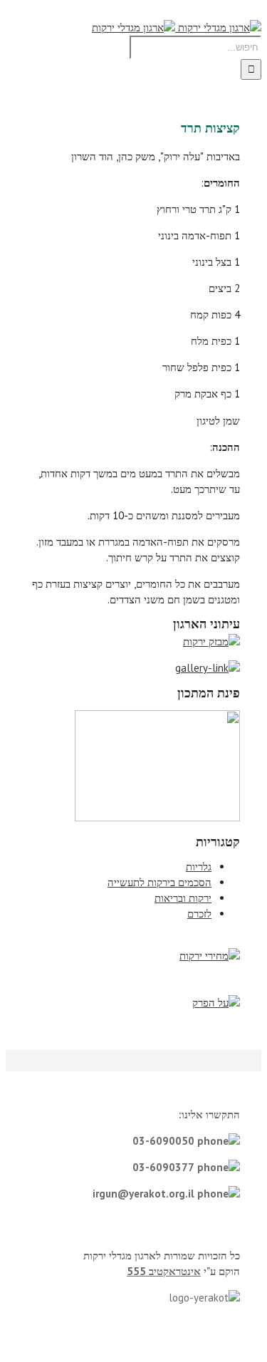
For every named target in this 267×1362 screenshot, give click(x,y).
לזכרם (199, 913)
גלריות (198, 866)
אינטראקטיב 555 (164, 1271)
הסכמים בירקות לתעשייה (159, 882)
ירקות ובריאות (183, 898)
